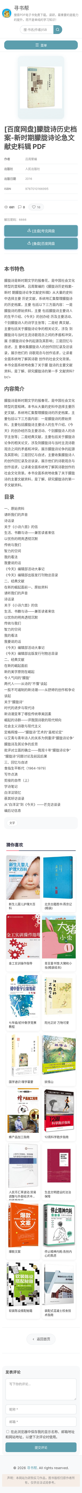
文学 (12, 822)
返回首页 (43, 1339)
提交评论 (41, 1447)
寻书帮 (21, 8)
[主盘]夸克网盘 (43, 231)
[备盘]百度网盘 (43, 243)
